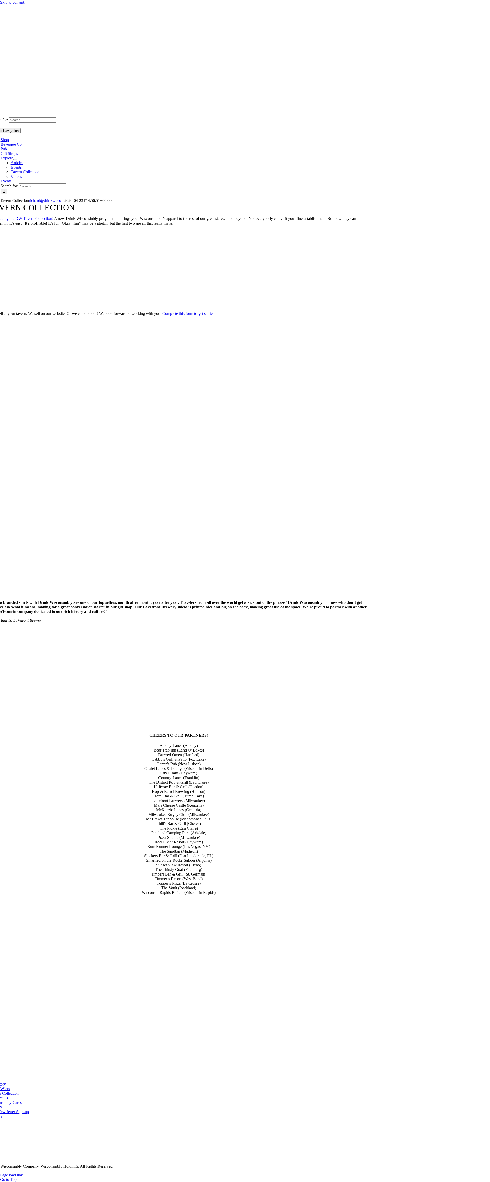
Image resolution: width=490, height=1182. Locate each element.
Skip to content (12, 2)
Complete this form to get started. (189, 313)
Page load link (11, 1175)
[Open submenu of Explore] (15, 159)
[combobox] (32, 120)
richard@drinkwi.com (46, 200)
